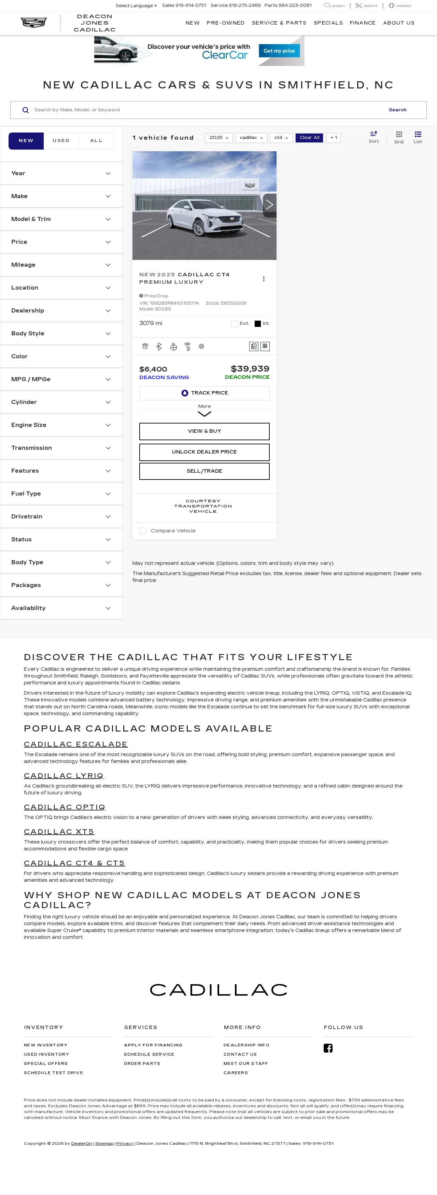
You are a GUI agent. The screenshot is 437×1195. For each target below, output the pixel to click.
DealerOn (81, 1143)
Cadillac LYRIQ (64, 776)
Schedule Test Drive (53, 1073)
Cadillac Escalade (76, 744)
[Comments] (253, 346)
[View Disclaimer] (202, 346)
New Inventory (46, 1045)
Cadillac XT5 (59, 832)
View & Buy (205, 431)
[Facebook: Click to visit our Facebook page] (331, 1048)
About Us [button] (399, 23)
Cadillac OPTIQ (65, 807)
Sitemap (104, 1143)
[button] (270, 206)
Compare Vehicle (173, 531)
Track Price (209, 393)
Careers (236, 1073)
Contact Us (240, 1054)
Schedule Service (149, 1054)
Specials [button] (328, 23)
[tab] (61, 141)
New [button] (193, 23)
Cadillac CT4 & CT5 (74, 863)
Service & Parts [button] (279, 23)
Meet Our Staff (246, 1063)
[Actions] (264, 278)
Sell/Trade (204, 471)
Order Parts (142, 1063)
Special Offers (46, 1063)
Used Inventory (47, 1054)
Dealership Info (247, 1045)
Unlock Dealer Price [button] (204, 452)
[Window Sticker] (265, 346)
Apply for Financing (153, 1045)
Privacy (124, 1143)
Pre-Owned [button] (226, 23)
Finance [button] (363, 23)
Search (398, 110)
